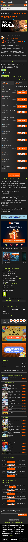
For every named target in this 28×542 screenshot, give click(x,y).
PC (4, 70)
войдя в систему (13, 217)
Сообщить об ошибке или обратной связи (15, 179)
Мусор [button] (5, 539)
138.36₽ (22, 92)
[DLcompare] (14, 520)
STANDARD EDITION (16, 76)
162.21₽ (22, 106)
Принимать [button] (14, 539)
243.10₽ (22, 161)
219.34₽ (22, 154)
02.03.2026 (18, 278)
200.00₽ (22, 133)
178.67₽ (22, 112)
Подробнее (14, 61)
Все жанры (5, 76)
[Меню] (26, 2)
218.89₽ (22, 148)
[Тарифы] (20, 86)
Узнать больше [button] (14, 535)
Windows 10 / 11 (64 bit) (11, 284)
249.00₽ (22, 168)
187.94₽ (22, 120)
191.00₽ (22, 126)
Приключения (12, 270)
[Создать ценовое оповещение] (25, 26)
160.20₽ (22, 99)
